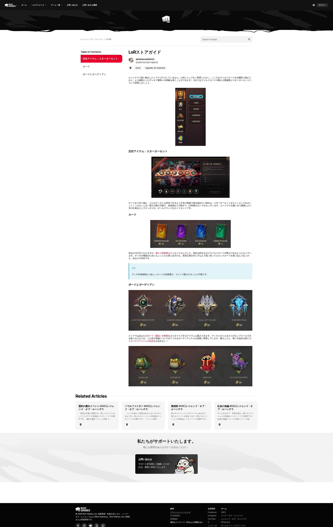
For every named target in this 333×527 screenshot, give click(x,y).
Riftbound (225, 522)
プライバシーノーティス (180, 512)
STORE (108, 39)
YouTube (212, 519)
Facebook (212, 512)
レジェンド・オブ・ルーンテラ (92, 39)
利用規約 (174, 519)
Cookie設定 (175, 515)
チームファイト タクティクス (233, 525)
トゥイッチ (212, 525)
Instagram (212, 515)
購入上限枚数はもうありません (170, 253)
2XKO (223, 512)
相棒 (166, 335)
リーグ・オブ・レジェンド (232, 515)
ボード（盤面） (154, 335)
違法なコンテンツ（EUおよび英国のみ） (187, 522)
